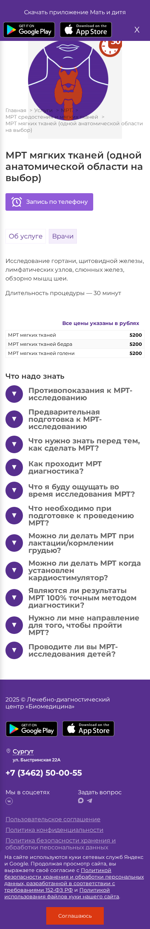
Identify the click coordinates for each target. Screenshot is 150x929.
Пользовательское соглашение (52, 819)
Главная (15, 110)
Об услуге (26, 236)
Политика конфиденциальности (54, 829)
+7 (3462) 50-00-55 (43, 773)
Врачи (63, 236)
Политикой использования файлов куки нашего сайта (61, 893)
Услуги (43, 110)
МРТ (66, 110)
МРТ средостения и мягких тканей (51, 117)
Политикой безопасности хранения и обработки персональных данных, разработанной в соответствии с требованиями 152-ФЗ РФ (74, 880)
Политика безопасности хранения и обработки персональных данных (60, 844)
